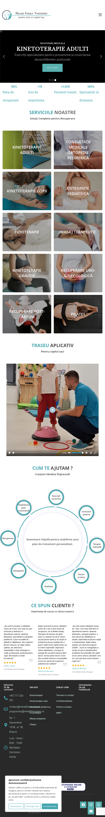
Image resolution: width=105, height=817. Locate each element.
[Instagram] (91, 805)
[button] (4, 56)
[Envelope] (91, 811)
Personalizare (16, 806)
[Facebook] (83, 805)
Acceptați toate (50, 806)
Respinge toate (32, 806)
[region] (33, 794)
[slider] (36, 453)
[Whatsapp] (98, 805)
